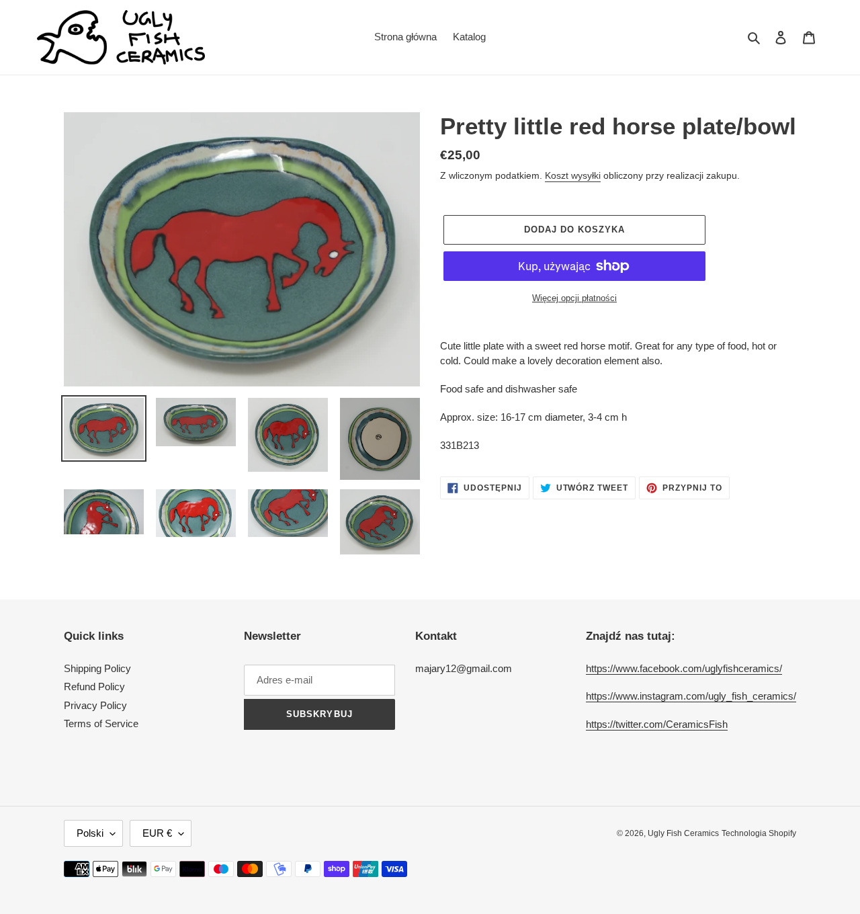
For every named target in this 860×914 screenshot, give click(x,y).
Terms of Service (101, 723)
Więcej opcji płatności (574, 298)
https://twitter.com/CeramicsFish (657, 724)
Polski (90, 833)
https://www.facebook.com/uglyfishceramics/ (684, 668)
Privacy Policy (95, 705)
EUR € (157, 833)
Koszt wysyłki (573, 175)
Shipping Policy (97, 668)
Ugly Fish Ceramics (683, 833)
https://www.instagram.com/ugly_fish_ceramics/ (691, 696)
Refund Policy (94, 686)
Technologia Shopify (759, 833)
